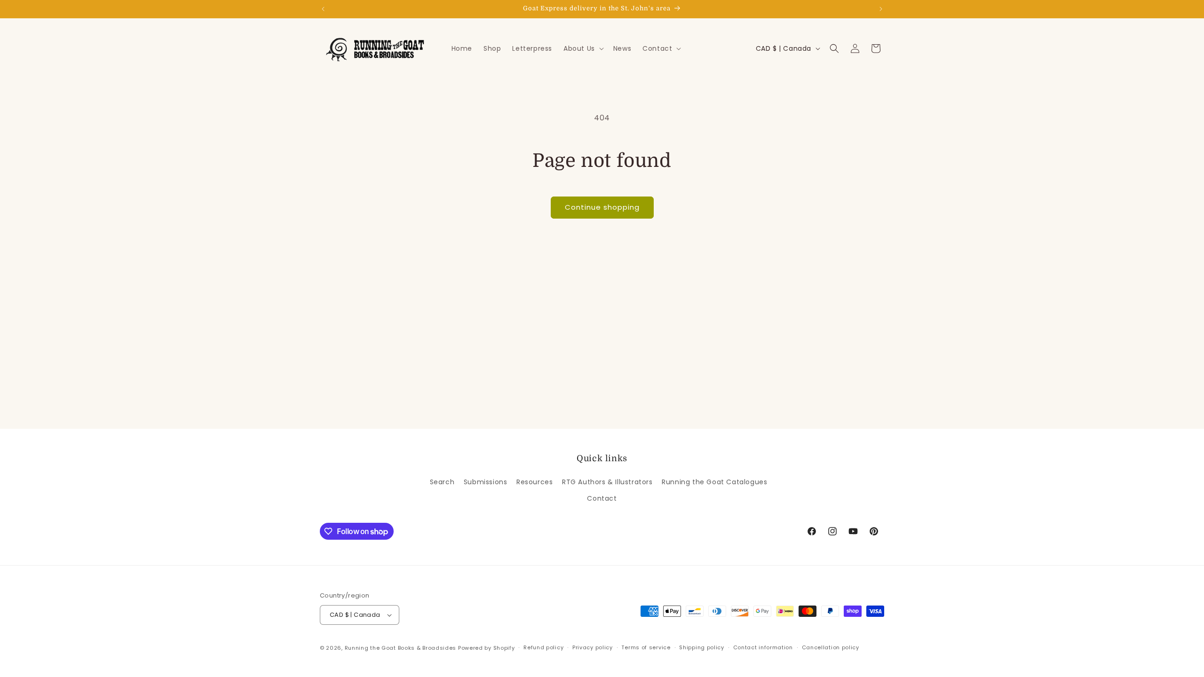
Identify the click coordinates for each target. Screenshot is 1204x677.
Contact (602, 498)
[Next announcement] (881, 9)
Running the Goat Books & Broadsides (401, 648)
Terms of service (645, 647)
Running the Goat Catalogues (714, 482)
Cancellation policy (830, 647)
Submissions (485, 482)
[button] (583, 48)
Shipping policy (701, 647)
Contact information (763, 647)
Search (442, 482)
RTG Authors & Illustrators (607, 482)
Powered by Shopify (486, 648)
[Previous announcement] (323, 9)
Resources (534, 482)
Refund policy (543, 647)
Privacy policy (592, 647)
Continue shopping (602, 207)
